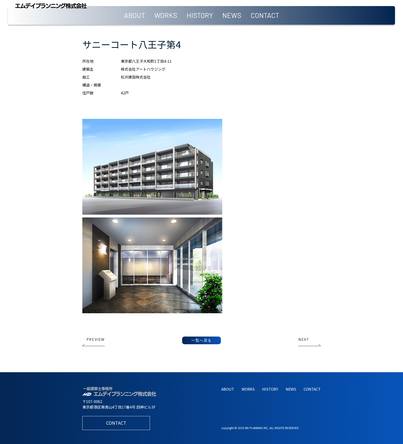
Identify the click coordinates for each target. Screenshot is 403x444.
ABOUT (134, 15)
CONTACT (265, 15)
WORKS (165, 15)
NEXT (303, 339)
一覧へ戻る (201, 340)
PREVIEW (96, 339)
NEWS (231, 15)
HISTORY (200, 15)
